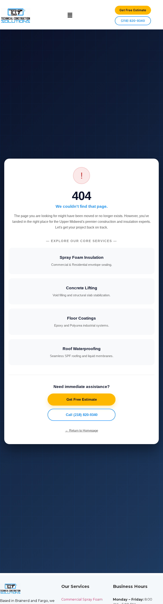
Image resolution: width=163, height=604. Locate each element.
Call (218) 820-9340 (81, 415)
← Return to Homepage (81, 430)
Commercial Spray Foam (82, 599)
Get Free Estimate (132, 10)
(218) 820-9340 (133, 20)
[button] (70, 15)
